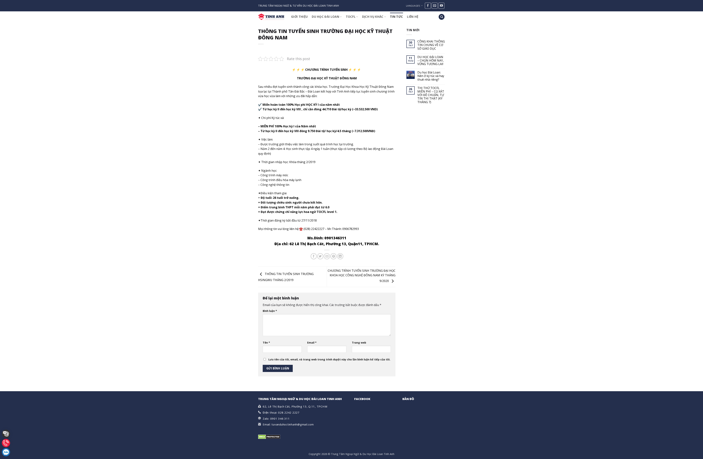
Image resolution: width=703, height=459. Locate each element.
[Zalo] (6, 452)
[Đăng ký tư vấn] (6, 434)
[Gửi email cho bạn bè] (327, 256)
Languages (413, 5)
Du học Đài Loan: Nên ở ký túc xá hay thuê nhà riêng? (430, 76)
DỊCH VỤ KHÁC (373, 17)
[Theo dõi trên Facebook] (428, 6)
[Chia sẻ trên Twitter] (320, 256)
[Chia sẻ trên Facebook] (314, 256)
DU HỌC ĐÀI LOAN (325, 17)
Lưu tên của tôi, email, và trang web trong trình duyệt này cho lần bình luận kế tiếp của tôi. (329, 359)
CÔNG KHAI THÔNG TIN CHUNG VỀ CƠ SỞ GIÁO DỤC (431, 45)
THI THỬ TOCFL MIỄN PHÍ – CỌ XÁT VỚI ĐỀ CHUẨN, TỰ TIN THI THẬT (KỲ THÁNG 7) (430, 95)
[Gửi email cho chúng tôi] (435, 6)
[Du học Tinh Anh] (272, 17)
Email (312, 342)
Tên (266, 342)
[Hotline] (6, 443)
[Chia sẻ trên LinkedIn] (340, 256)
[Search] (442, 17)
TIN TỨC (396, 17)
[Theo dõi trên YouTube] (441, 6)
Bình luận (270, 311)
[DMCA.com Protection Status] (269, 437)
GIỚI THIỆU (299, 17)
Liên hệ (412, 17)
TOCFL (351, 17)
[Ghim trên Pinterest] (333, 256)
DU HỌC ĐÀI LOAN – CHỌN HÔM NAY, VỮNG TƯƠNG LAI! (430, 60)
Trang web (359, 342)
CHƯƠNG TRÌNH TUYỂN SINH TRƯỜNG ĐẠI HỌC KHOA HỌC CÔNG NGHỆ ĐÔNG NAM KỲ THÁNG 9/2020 (361, 276)
